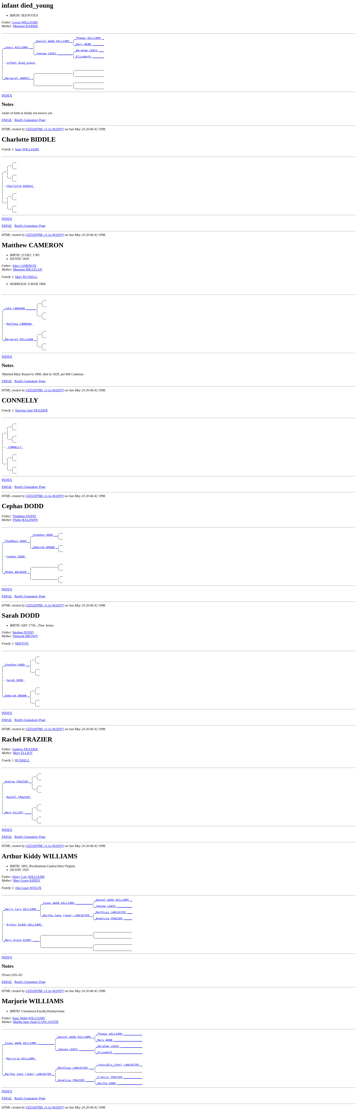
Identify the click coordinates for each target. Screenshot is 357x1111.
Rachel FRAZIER (19, 797)
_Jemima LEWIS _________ (54, 53)
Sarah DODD (16, 680)
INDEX (7, 95)
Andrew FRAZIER (25, 749)
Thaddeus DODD (24, 516)
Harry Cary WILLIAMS (28, 877)
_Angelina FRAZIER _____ (113, 918)
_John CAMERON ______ (19, 308)
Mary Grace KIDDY (26, 880)
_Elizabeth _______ (89, 56)
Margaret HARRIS (25, 26)
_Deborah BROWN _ (44, 547)
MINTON (22, 643)
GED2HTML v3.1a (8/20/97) (45, 129)
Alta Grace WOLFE (28, 888)
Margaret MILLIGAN (27, 269)
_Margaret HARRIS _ (18, 78)
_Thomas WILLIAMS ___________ (119, 1033)
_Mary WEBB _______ (89, 44)
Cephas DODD (16, 556)
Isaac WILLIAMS (27, 149)
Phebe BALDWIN (25, 520)
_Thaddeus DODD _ (16, 541)
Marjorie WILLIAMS (21, 1058)
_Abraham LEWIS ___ (89, 50)
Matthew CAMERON (20, 323)
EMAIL (7, 120)
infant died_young (21, 62)
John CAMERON (24, 265)
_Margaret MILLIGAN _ (19, 339)
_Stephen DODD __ (44, 534)
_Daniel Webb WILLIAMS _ (54, 41)
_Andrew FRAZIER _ (17, 781)
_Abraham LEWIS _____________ (119, 1046)
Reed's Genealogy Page (29, 120)
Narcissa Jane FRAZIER (31, 410)
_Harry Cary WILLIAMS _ (21, 909)
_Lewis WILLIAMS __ (18, 47)
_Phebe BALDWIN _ (16, 572)
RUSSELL (22, 760)
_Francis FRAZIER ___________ (119, 1077)
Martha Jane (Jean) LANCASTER (35, 1022)
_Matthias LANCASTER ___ (113, 912)
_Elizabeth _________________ (119, 1052)
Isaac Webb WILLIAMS (28, 1018)
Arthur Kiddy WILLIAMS (25, 924)
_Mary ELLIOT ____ (17, 812)
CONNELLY (15, 447)
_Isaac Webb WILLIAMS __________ (67, 903)
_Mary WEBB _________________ (119, 1040)
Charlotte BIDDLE (21, 186)
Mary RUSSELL (26, 277)
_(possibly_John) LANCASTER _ (119, 1064)
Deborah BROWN (25, 636)
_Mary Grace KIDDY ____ (21, 940)
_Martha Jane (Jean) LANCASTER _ (67, 915)
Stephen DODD (23, 632)
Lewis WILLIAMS (25, 22)
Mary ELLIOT (23, 753)
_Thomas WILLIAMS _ (89, 38)
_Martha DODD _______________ (119, 1083)
